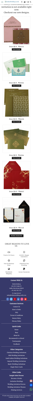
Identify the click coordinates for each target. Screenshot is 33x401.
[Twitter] (11, 299)
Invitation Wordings (16, 381)
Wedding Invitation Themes (17, 387)
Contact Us (16, 306)
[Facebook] (7, 299)
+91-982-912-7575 (16, 290)
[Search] (30, 2)
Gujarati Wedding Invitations (16, 361)
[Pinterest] (14, 299)
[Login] (28, 2)
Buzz (16, 332)
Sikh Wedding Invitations (16, 355)
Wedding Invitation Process (16, 384)
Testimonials (16, 341)
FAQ (16, 312)
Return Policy (16, 318)
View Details (16, 49)
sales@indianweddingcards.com (16, 295)
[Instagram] (22, 299)
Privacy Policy (16, 321)
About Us (16, 335)
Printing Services (16, 390)
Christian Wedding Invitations (16, 352)
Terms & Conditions (16, 315)
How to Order (16, 309)
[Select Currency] (22, 2)
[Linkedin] (18, 299)
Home (16, 329)
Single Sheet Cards (16, 367)
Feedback (16, 344)
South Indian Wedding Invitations (16, 358)
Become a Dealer (16, 378)
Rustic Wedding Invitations (16, 364)
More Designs (16, 236)
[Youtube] (25, 299)
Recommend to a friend (16, 338)
